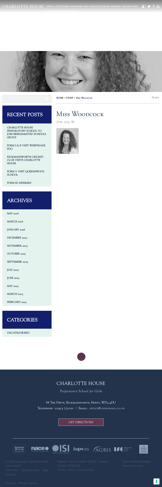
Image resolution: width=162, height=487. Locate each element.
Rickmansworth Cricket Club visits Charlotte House (25, 160)
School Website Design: (137, 462)
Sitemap (11, 483)
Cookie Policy (85, 470)
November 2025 (17, 245)
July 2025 (13, 269)
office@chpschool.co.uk (107, 408)
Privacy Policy (66, 470)
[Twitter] (149, 7)
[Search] (47, 99)
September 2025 (17, 261)
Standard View (30, 470)
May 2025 (13, 285)
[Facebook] (153, 7)
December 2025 (17, 237)
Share (155, 97)
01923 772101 (64, 408)
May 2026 (13, 213)
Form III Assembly (19, 182)
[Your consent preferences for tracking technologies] (156, 481)
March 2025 (15, 293)
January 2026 (16, 229)
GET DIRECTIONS (81, 422)
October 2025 (16, 253)
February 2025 (17, 301)
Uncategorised (18, 332)
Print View (12, 470)
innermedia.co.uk (132, 466)
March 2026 (15, 221)
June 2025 (13, 277)
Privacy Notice (28, 483)
